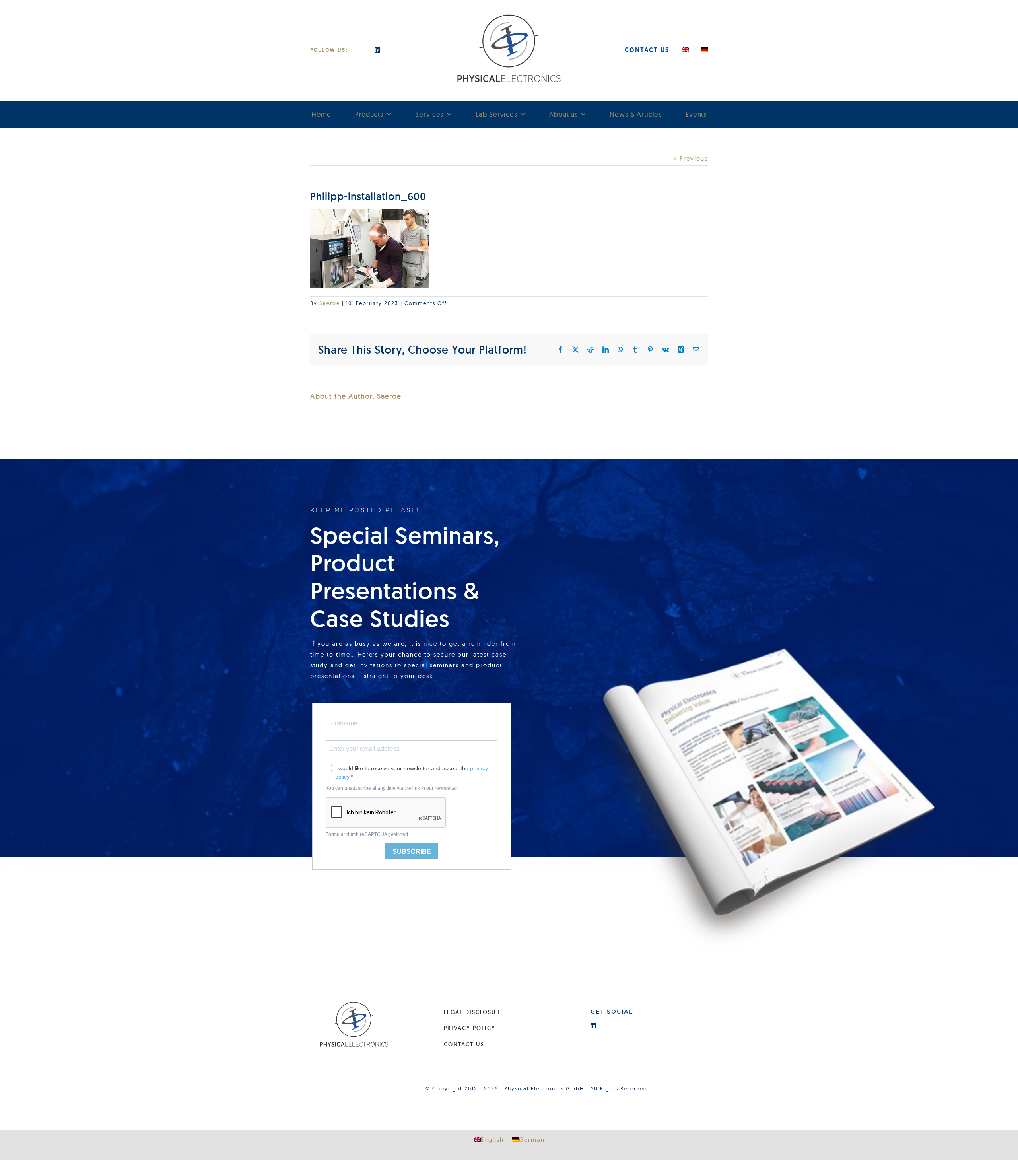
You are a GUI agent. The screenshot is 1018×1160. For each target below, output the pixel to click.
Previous (694, 158)
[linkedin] (378, 50)
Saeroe (329, 303)
